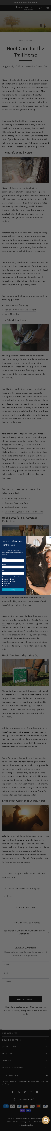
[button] (46, 1120)
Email (3, 570)
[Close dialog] (49, 537)
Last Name (4, 564)
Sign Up (13, 590)
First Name (4, 558)
